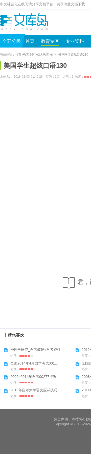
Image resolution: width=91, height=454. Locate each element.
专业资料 (75, 41)
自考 (54, 54)
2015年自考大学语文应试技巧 (33, 390)
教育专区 (50, 41)
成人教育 (43, 54)
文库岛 (26, 21)
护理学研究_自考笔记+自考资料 (35, 350)
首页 (29, 41)
